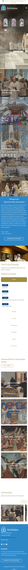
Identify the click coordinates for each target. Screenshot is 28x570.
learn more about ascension (14, 239)
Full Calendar (7, 366)
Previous (22, 502)
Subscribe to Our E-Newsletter (11, 560)
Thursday (14, 332)
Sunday (14, 279)
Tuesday (14, 318)
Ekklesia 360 (14, 569)
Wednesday (14, 325)
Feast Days (14, 346)
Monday (14, 311)
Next (25, 502)
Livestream (14, 63)
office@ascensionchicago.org (8, 537)
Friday (14, 339)
